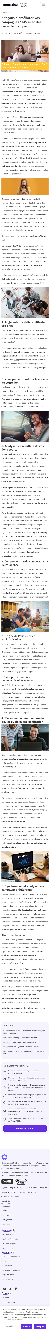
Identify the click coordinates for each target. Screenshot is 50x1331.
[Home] (15, 4)
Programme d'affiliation (11, 1270)
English (4, 1188)
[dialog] (25, 1318)
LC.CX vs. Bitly (7, 1235)
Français (11, 1188)
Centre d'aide (7, 1266)
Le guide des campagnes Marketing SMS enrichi (21, 1047)
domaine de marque (29, 249)
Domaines (6, 1215)
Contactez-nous (8, 1302)
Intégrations (7, 1220)
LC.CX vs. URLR (8, 1248)
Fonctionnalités (8, 1206)
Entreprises (6, 1224)
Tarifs (4, 1211)
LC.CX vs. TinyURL (9, 1244)
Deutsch (34, 1188)
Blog (10, 12)
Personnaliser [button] (8, 1326)
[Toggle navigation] (43, 4)
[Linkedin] (16, 1289)
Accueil (4, 12)
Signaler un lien (8, 1275)
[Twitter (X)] (10, 1289)
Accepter (40, 1326)
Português (43, 1188)
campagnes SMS (36, 283)
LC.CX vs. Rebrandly (10, 1239)
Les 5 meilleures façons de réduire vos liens (20, 1038)
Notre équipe (7, 1298)
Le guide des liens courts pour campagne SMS (20, 1042)
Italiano (19, 1188)
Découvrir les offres (25, 1128)
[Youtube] (4, 1289)
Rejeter (26, 1326)
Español (27, 1188)
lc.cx (16, 359)
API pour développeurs (11, 1257)
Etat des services (8, 1279)
